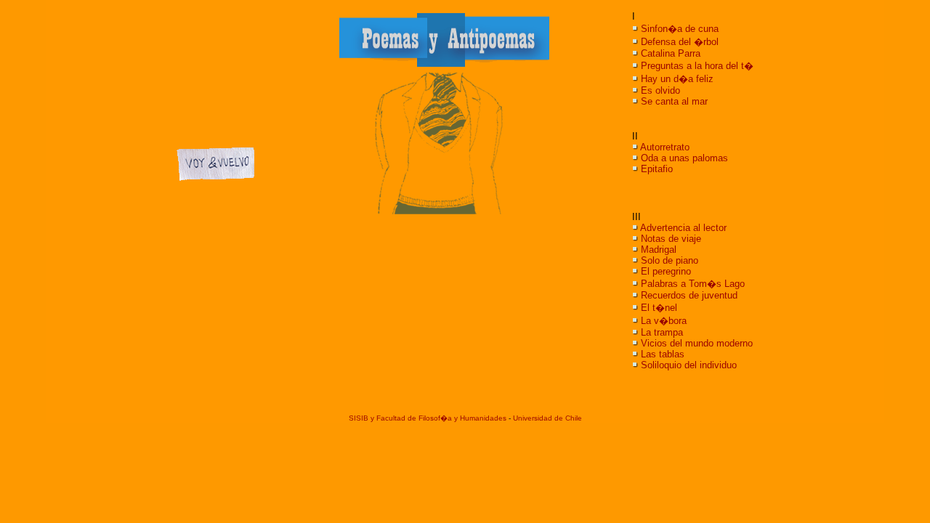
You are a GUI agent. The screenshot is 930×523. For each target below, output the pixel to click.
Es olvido (660, 90)
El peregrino (666, 271)
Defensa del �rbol (680, 41)
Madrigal (658, 249)
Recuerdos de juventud (689, 295)
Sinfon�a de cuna (680, 28)
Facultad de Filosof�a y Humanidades (441, 418)
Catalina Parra (670, 53)
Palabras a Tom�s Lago (693, 283)
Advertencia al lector (683, 227)
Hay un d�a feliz (677, 78)
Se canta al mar (674, 101)
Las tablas (662, 354)
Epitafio (657, 168)
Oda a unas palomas (684, 158)
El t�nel (659, 307)
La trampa (662, 332)
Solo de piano (669, 260)
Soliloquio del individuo (689, 365)
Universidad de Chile (547, 418)
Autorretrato (665, 147)
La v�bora (664, 320)
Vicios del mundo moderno (697, 343)
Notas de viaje (671, 238)
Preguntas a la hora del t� (697, 65)
